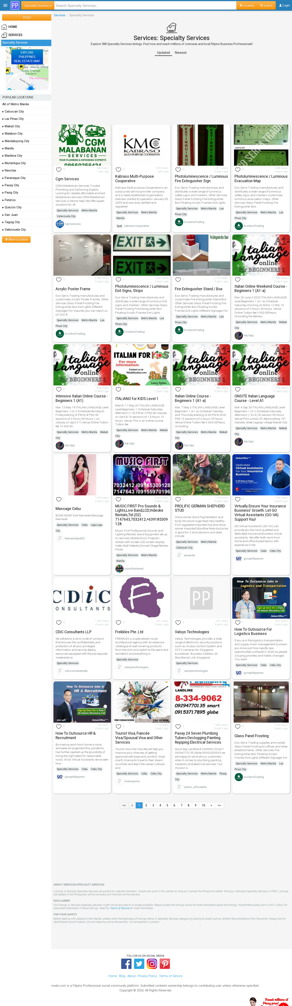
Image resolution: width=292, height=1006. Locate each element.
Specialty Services (67, 210)
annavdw (189, 555)
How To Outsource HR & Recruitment (76, 735)
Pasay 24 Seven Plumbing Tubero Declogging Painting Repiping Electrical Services (198, 737)
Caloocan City (184, 547)
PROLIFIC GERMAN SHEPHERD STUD (200, 508)
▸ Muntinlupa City (14, 163)
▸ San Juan (10, 215)
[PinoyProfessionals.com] (15, 5)
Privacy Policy (147, 976)
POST (27, 17)
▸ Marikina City (12, 156)
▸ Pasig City (10, 192)
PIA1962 (249, 335)
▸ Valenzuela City (14, 230)
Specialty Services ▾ (37, 5)
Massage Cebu (68, 509)
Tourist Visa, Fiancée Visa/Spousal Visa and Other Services (139, 737)
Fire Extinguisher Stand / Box (199, 289)
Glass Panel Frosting (251, 736)
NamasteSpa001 (75, 538)
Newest (181, 53)
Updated (163, 53)
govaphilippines (254, 558)
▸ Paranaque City (14, 178)
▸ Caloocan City (13, 111)
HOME (12, 27)
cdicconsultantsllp (76, 670)
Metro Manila (89, 210)
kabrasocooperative (136, 225)
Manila (120, 218)
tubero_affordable (195, 787)
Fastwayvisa (132, 781)
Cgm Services (67, 179)
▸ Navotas (9, 170)
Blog (122, 976)
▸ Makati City (11, 126)
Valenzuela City (66, 216)
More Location (18, 239)
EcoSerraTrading (194, 222)
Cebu (85, 524)
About (131, 976)
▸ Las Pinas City (13, 119)
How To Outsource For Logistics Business (253, 631)
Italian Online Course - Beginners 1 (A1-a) (193, 398)
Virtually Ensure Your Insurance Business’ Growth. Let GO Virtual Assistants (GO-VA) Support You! (260, 513)
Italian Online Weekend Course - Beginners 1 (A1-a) (260, 288)
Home (113, 976)
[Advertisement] (171, 90)
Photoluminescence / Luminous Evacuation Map (261, 178)
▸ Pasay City (10, 185)
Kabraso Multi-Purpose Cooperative (134, 178)
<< (124, 805)
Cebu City (275, 550)
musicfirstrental (133, 568)
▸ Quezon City (12, 207)
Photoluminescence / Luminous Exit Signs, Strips (141, 288)
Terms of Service (120, 908)
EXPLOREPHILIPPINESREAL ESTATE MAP (27, 57)
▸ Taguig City (11, 222)
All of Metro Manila (15, 104)
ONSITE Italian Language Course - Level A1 (254, 398)
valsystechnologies (136, 667)
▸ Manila (8, 148)
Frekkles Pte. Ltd (129, 632)
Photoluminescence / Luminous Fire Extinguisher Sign (201, 178)
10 (203, 805)
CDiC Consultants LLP (73, 632)
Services (59, 15)
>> (219, 805)
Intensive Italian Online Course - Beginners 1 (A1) (82, 398)
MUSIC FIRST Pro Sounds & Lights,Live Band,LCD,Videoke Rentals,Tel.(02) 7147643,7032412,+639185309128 (141, 515)
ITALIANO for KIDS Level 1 (137, 399)
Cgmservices (73, 224)
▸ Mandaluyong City (15, 141)
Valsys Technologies (192, 632)
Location (248, 5)
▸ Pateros (9, 200)
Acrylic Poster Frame (73, 289)
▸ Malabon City (12, 133)
